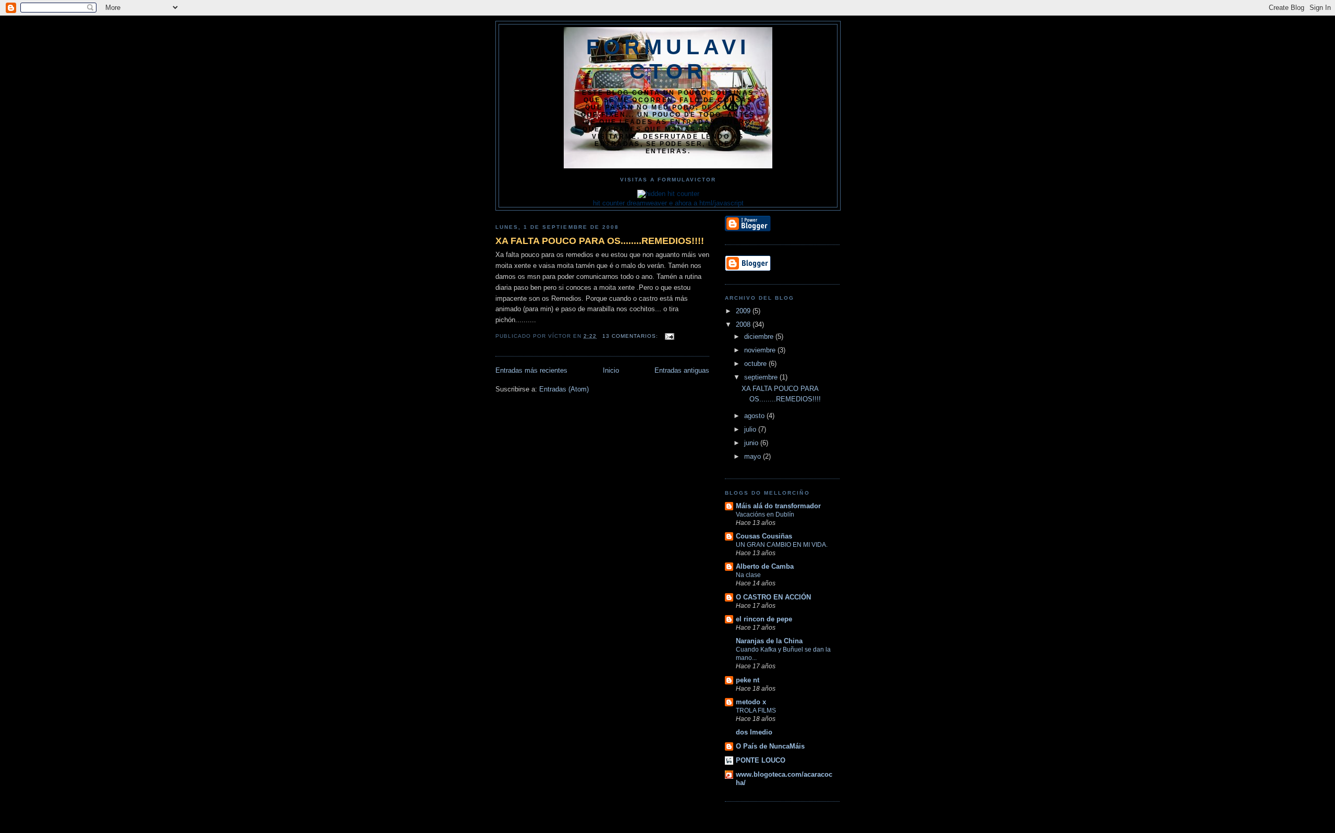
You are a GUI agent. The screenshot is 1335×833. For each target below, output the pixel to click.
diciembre (759, 336)
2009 (744, 311)
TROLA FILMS (756, 710)
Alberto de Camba (765, 566)
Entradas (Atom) (564, 389)
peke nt (747, 680)
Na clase (748, 575)
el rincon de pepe (764, 619)
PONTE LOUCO (760, 760)
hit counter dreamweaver (630, 203)
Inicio (611, 370)
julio (751, 429)
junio (752, 443)
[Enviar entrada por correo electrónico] (669, 336)
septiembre (762, 377)
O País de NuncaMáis (770, 746)
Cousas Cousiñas (764, 536)
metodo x (751, 702)
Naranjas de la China (769, 641)
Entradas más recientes (531, 370)
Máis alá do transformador (778, 506)
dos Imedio (754, 732)
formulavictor (668, 59)
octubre (756, 364)
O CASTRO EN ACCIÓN (773, 597)
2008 (744, 324)
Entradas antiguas (681, 370)
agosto (755, 416)
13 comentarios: (631, 336)
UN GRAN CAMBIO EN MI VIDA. (782, 544)
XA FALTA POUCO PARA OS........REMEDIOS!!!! (599, 241)
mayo (753, 456)
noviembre (761, 350)
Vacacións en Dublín (765, 514)
